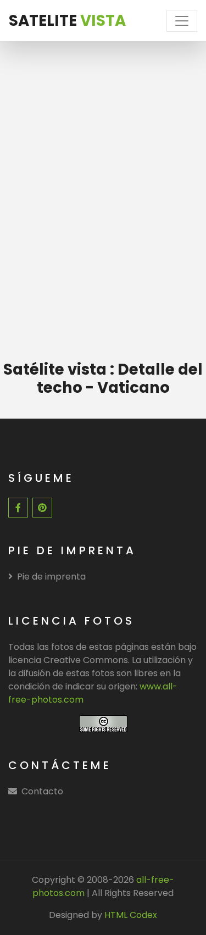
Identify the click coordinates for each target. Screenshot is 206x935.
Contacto (42, 791)
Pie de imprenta (51, 576)
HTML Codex (130, 915)
